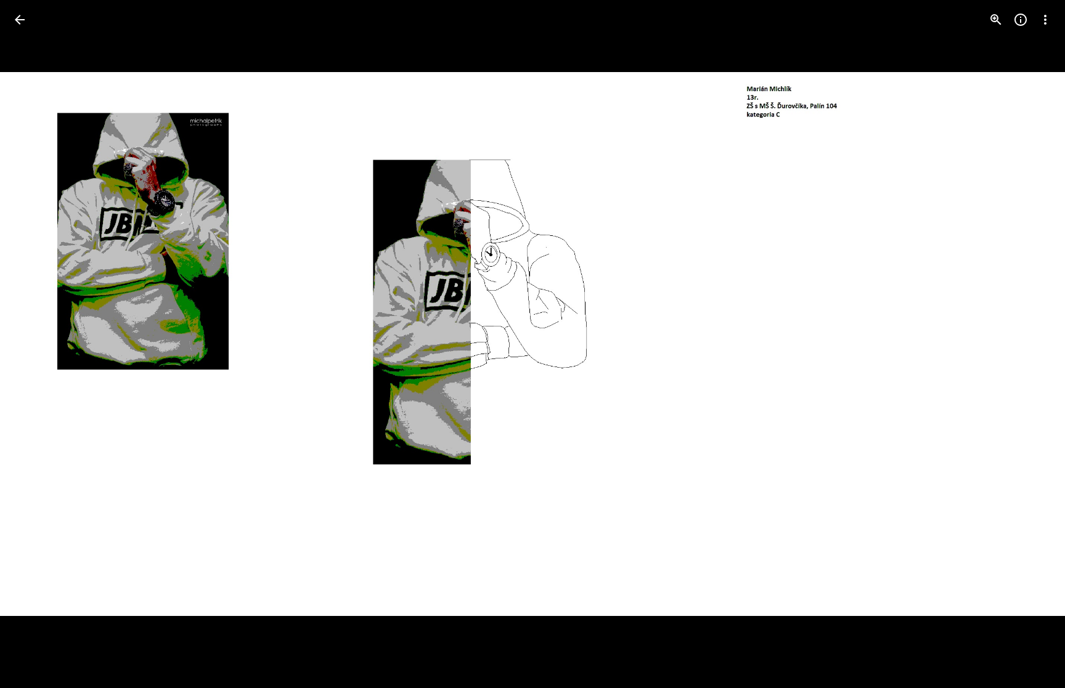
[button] (34, 344)
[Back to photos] (20, 19)
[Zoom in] (996, 19)
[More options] (1045, 19)
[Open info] (1020, 19)
